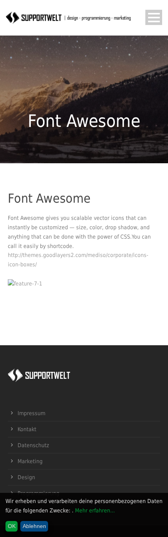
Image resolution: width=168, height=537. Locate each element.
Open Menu (153, 17)
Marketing (30, 461)
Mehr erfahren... (95, 510)
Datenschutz (33, 445)
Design (26, 477)
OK (12, 526)
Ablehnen (34, 526)
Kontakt (27, 429)
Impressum (31, 413)
